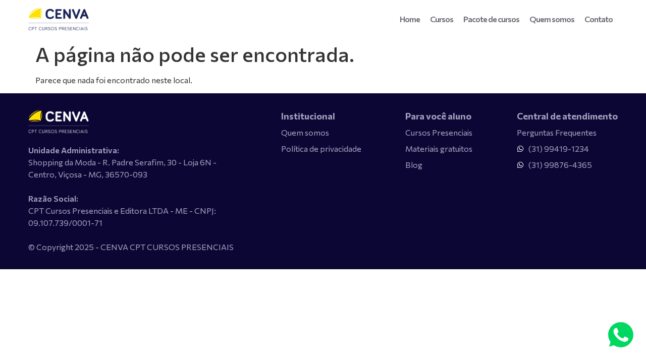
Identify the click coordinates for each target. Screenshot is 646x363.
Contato (598, 19)
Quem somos (551, 19)
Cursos (441, 19)
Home (410, 19)
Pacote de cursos (491, 19)
